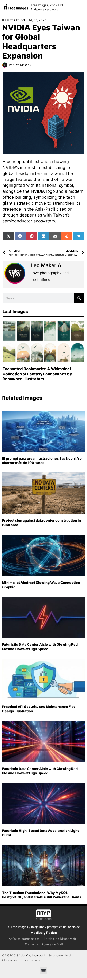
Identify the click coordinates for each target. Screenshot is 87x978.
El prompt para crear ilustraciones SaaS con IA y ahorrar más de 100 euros (42, 460)
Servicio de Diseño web (60, 938)
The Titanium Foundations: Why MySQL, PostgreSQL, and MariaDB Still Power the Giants (41, 895)
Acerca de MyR (52, 944)
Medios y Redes (43, 932)
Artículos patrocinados (24, 938)
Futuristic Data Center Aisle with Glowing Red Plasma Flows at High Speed (40, 646)
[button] (43, 970)
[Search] (79, 298)
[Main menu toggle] (78, 7)
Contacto (31, 944)
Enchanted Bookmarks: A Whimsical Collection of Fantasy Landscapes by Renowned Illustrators (37, 374)
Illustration (13, 20)
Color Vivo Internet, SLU (33, 955)
